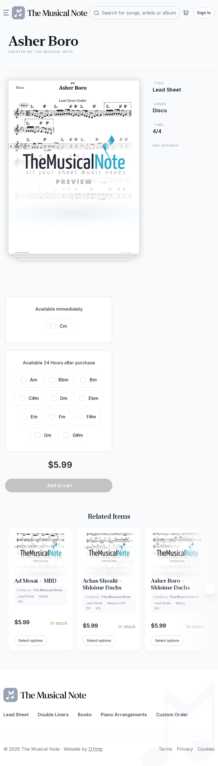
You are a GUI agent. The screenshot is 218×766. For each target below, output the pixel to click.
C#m (34, 398)
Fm (62, 417)
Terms (165, 749)
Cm (63, 326)
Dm (63, 398)
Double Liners (53, 714)
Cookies (206, 749)
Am (33, 380)
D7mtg (95, 749)
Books (85, 714)
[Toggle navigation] (6, 13)
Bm (93, 380)
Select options (30, 640)
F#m (91, 417)
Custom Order (172, 714)
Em (34, 417)
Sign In (204, 12)
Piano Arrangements (124, 714)
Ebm (93, 398)
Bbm (63, 380)
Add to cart (59, 485)
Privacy (185, 749)
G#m (78, 435)
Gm (47, 435)
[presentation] (209, 589)
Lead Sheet (16, 714)
